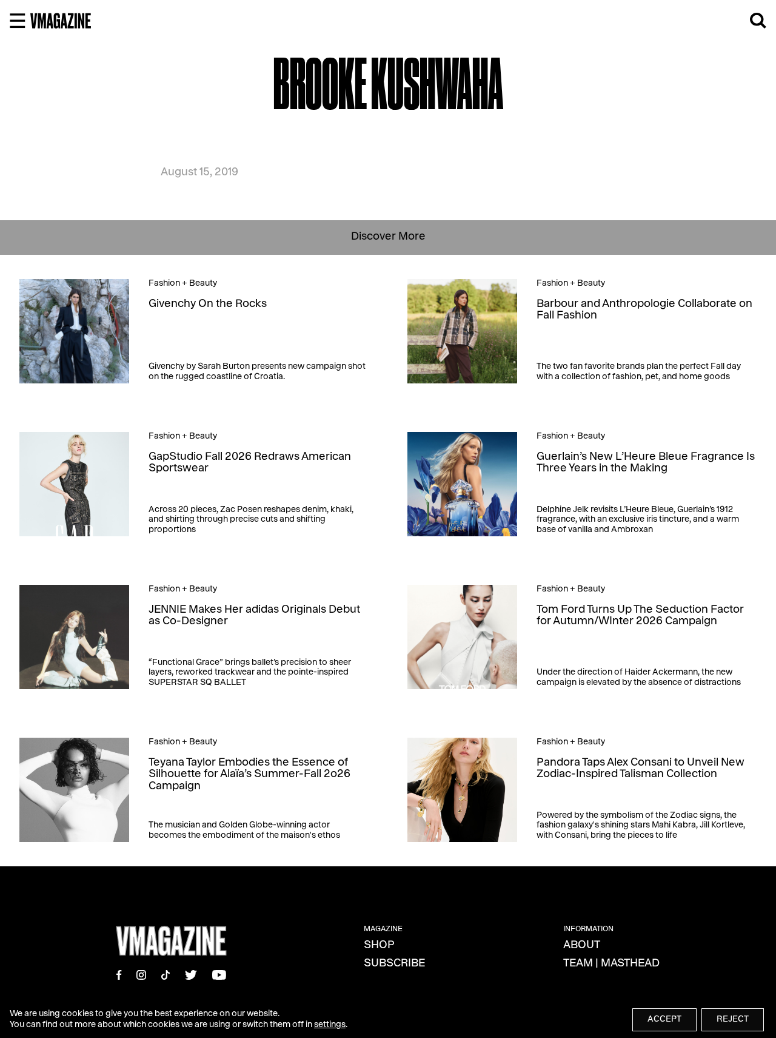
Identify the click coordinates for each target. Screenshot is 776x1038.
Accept (664, 1020)
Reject (733, 1020)
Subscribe (394, 964)
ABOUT (581, 945)
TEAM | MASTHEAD (611, 964)
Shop (379, 945)
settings (330, 1025)
